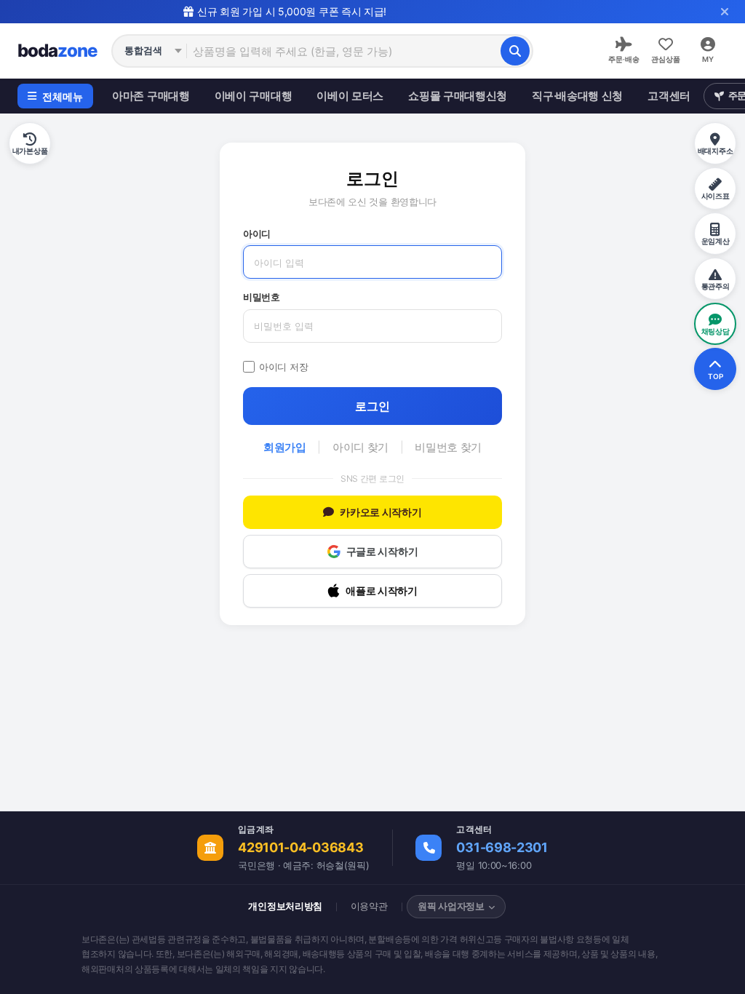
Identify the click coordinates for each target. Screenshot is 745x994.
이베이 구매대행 (253, 96)
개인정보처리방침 (285, 906)
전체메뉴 (62, 96)
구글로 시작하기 (382, 551)
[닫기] (724, 11)
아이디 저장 (283, 367)
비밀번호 (261, 297)
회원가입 (284, 447)
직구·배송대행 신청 (577, 96)
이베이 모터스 (349, 96)
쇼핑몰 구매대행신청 (457, 96)
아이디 (257, 233)
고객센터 (669, 96)
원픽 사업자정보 (451, 906)
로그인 (372, 406)
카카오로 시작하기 (380, 512)
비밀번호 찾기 (448, 447)
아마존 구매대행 (151, 96)
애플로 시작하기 (382, 590)
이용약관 (369, 906)
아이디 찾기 (360, 447)
